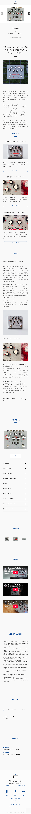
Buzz (15, 800)
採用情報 (21, 785)
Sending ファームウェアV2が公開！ (12, 754)
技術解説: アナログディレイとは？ (11, 749)
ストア (15, 798)
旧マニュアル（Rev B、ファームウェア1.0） (14, 717)
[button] (29, 13)
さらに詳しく (15, 170)
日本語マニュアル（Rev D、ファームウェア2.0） (15, 710)
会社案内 (10, 785)
